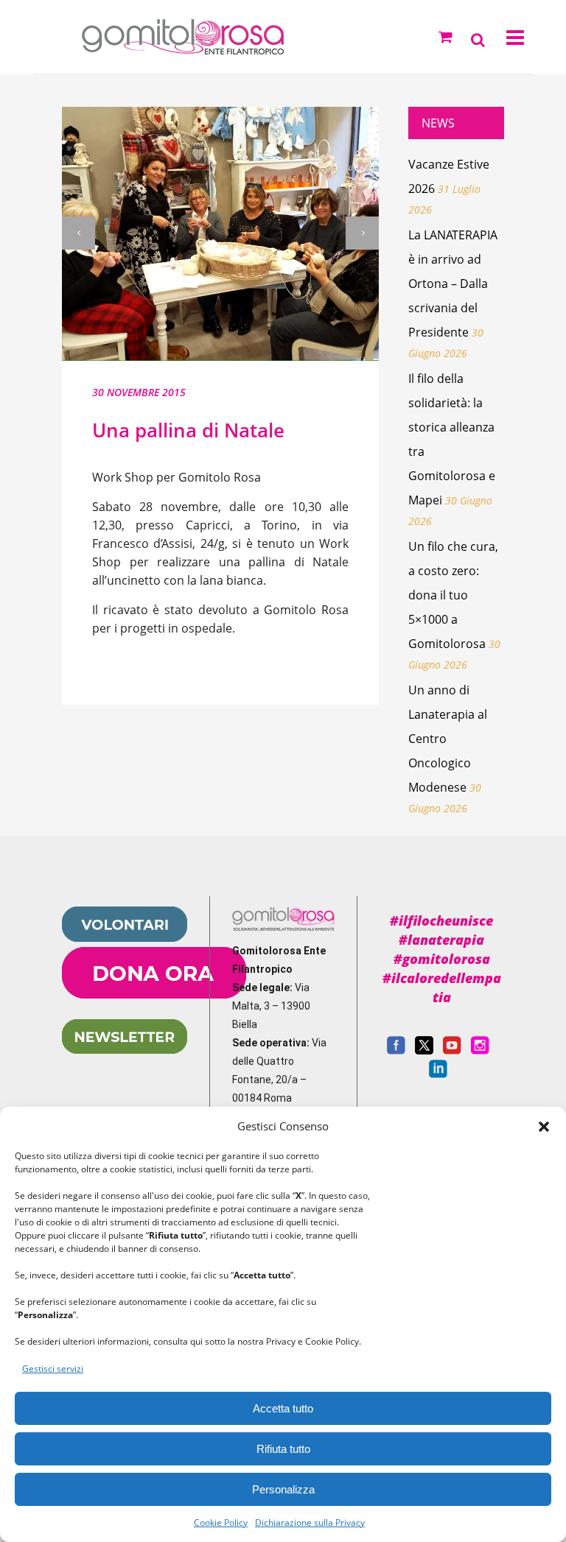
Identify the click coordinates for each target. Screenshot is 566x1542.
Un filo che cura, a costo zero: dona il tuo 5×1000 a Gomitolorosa (453, 595)
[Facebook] (396, 1051)
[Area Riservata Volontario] (124, 938)
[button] (544, 1126)
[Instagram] (480, 1051)
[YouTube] (452, 1051)
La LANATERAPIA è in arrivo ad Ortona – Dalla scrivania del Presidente (452, 283)
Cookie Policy (221, 1522)
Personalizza (283, 1489)
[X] (424, 1051)
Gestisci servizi (52, 1368)
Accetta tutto (283, 1408)
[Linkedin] (438, 1074)
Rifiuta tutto (283, 1449)
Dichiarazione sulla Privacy (310, 1522)
